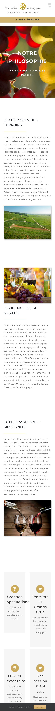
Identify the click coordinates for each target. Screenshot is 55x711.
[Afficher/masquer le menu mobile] (49, 4)
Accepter (39, 707)
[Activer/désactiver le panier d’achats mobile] (49, 7)
